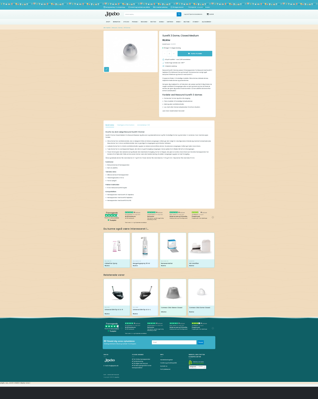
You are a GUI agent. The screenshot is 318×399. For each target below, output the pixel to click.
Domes (120, 28)
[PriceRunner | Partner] (197, 367)
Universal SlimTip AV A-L (142, 309)
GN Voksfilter (194, 263)
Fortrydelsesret (165, 369)
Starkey (196, 22)
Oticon (126, 22)
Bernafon (116, 22)
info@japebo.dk (113, 366)
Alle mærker (206, 22)
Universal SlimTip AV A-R (114, 309)
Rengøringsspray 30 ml (141, 263)
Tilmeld (200, 342)
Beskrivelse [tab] (110, 125)
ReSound (144, 22)
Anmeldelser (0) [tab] (143, 125)
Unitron (170, 22)
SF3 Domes (127, 28)
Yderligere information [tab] (125, 125)
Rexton (153, 22)
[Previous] (103, 298)
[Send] (179, 14)
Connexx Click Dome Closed (199, 307)
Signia (161, 22)
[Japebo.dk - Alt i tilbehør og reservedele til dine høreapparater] (112, 14)
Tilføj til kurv (196, 53)
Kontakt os (163, 366)
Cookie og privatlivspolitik (168, 363)
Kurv (105, 374)
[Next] (214, 298)
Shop (108, 22)
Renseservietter (167, 263)
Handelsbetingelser (166, 360)
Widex (178, 22)
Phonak (135, 22)
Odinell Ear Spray (111, 263)
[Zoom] (106, 69)
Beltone (186, 22)
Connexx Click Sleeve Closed (171, 307)
